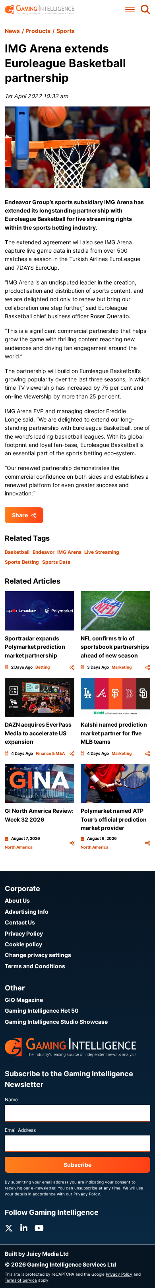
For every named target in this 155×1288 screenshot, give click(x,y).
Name (11, 1099)
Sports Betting (22, 562)
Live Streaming (101, 552)
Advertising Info (26, 911)
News (12, 30)
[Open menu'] (130, 10)
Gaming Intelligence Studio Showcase (56, 1021)
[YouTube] (39, 1228)
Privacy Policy (24, 933)
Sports (65, 30)
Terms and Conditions (35, 966)
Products (37, 30)
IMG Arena (69, 552)
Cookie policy (23, 944)
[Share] (72, 667)
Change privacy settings (38, 954)
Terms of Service (21, 1280)
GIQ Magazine (24, 999)
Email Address (20, 1130)
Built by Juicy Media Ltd (37, 1253)
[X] (9, 1228)
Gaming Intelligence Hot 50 (42, 1010)
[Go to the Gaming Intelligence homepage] (39, 10)
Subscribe (77, 1164)
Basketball (17, 552)
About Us (17, 900)
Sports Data (56, 562)
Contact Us (20, 922)
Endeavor (43, 552)
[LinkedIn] (23, 1228)
